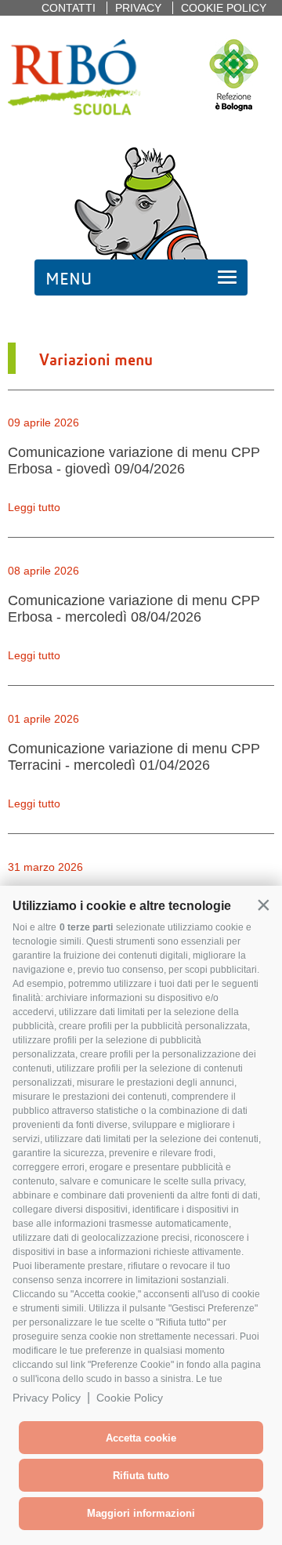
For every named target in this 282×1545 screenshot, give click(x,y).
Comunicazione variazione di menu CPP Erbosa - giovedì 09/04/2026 (134, 460)
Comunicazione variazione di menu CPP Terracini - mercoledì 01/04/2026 (134, 757)
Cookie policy (223, 8)
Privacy (138, 8)
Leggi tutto (34, 507)
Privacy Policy (47, 1397)
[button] (263, 904)
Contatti (69, 8)
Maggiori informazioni (141, 1513)
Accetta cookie (141, 1438)
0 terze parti (86, 927)
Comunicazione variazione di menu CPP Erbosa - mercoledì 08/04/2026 (134, 609)
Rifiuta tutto (141, 1476)
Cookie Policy (129, 1397)
